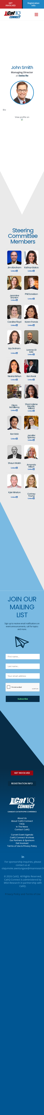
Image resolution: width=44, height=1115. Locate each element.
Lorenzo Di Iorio (31, 350)
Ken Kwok (31, 376)
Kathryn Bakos (31, 267)
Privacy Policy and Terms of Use (23, 894)
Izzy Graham (14, 348)
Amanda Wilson (31, 465)
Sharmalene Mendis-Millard (31, 406)
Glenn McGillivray (14, 406)
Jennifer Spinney (31, 436)
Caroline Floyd (14, 321)
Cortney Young (31, 494)
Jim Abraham (14, 267)
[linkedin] (23, 857)
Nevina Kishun (14, 376)
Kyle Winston (14, 492)
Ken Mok (14, 434)
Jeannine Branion (14, 296)
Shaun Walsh (14, 463)
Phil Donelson (31, 294)
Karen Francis (31, 321)
